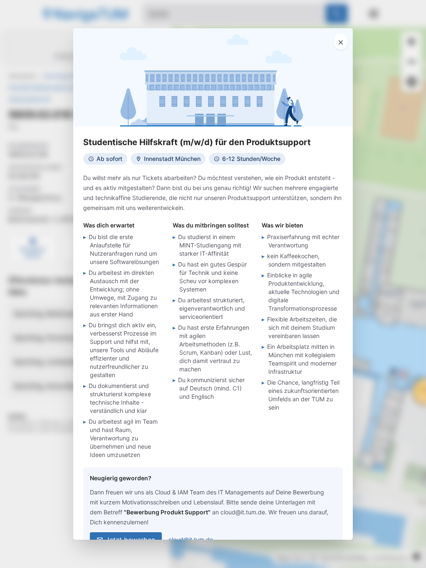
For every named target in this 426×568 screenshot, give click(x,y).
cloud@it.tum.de (190, 539)
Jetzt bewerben (130, 540)
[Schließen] (341, 41)
